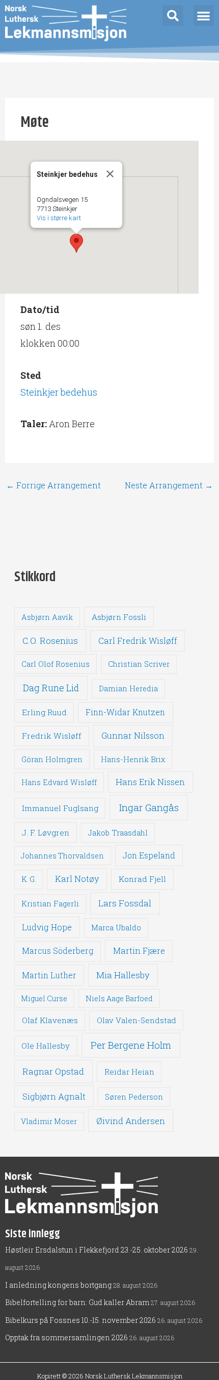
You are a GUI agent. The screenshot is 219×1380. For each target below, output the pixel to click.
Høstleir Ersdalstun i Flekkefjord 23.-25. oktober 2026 (96, 1250)
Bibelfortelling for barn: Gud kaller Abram (77, 1302)
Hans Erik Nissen (150, 781)
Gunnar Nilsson (133, 735)
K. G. (28, 879)
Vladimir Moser (49, 1121)
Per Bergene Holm (131, 1044)
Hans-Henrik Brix (133, 759)
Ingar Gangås (149, 807)
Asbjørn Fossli (119, 617)
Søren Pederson (134, 1097)
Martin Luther (49, 975)
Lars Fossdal (124, 903)
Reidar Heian (129, 1071)
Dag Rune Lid (51, 688)
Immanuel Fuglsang (60, 808)
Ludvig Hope (47, 927)
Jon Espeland (149, 855)
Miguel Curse (44, 998)
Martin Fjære (139, 950)
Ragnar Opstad (53, 1071)
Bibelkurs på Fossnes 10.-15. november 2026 (80, 1320)
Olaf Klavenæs (50, 1020)
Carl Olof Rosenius (55, 664)
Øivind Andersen (130, 1121)
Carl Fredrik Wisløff (137, 640)
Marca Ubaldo (116, 927)
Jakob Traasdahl (118, 833)
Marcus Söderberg (57, 951)
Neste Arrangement (169, 485)
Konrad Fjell (142, 879)
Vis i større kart (59, 218)
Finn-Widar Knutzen (125, 712)
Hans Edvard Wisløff (59, 782)
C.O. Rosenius (50, 640)
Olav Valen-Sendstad (136, 1020)
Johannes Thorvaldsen (62, 856)
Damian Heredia (128, 688)
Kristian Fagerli (50, 903)
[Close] (110, 174)
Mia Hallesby (123, 975)
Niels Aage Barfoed (119, 998)
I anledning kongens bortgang (58, 1285)
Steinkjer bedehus (58, 392)
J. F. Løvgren (45, 832)
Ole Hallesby (45, 1045)
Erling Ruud (44, 712)
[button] (172, 15)
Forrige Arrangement (53, 485)
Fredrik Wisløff (51, 736)
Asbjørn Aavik (47, 617)
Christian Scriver (139, 664)
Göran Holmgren (52, 759)
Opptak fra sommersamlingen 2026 (66, 1337)
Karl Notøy (77, 878)
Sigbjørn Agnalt (54, 1096)
